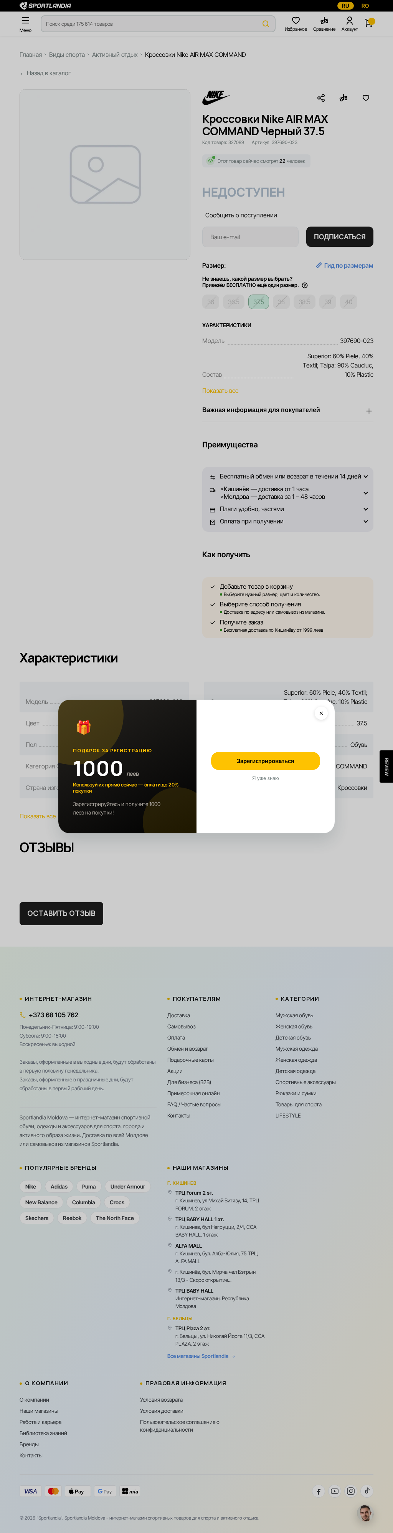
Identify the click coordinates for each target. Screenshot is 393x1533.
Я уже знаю (265, 778)
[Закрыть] (321, 713)
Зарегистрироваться (265, 761)
